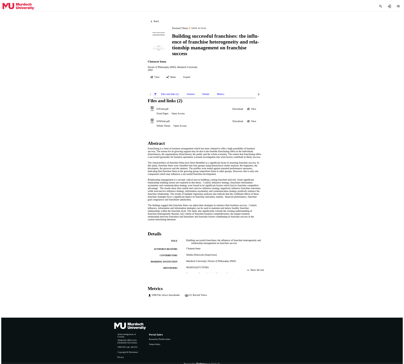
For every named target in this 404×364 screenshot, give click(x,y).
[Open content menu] (398, 6)
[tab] (170, 94)
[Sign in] (389, 6)
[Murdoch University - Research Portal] (18, 6)
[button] (238, 109)
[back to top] (155, 94)
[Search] (380, 6)
